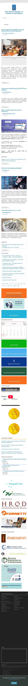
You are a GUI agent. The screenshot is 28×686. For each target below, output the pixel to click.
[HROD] (14, 505)
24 (21, 283)
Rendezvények (16, 604)
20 (10, 283)
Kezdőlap (15, 606)
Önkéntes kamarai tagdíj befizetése (14, 296)
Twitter (5, 21)
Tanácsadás (16, 599)
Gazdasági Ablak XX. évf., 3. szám (11, 210)
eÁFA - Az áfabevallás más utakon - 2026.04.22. (11, 110)
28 (8, 285)
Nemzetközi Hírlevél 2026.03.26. (9, 280)
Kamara (2, 599)
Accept (14, 683)
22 (15, 283)
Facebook (3, 21)
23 (18, 283)
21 (13, 283)
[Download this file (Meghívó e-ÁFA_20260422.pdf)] (14, 159)
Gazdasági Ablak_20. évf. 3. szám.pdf (10, 247)
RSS (10, 21)
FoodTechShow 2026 (6, 277)
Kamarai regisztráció (5, 601)
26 (2, 285)
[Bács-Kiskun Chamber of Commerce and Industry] (14, 6)
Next (14, 285)
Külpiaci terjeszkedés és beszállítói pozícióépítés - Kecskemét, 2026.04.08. (13, 274)
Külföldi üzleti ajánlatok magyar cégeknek (11, 271)
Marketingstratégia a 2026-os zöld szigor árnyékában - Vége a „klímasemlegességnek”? (12, 256)
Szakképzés (3, 604)
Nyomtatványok (4, 611)
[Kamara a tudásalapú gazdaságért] (14, 182)
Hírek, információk (4, 598)
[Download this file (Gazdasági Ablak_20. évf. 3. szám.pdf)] (14, 245)
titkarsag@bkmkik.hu (7, 674)
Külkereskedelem (17, 601)
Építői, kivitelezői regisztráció (6, 603)
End (18, 285)
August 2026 (14, 323)
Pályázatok (16, 596)
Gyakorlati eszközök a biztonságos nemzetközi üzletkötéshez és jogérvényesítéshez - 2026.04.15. (13, 268)
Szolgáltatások (4, 606)
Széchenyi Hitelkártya (18, 598)
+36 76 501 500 (6, 672)
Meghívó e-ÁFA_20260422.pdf (8, 160)
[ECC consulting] (14, 547)
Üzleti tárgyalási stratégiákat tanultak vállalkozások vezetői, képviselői (12, 30)
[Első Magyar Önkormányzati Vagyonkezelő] (14, 554)
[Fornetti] (14, 513)
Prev (7, 283)
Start (3, 283)
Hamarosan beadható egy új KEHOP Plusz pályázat (14, 89)
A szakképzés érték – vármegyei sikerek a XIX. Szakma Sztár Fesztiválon (12, 264)
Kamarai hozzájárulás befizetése (14, 295)
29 (11, 285)
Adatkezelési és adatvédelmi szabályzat (19, 608)
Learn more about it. (14, 679)
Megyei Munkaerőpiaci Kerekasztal (5, 608)
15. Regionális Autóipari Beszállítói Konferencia (13, 471)
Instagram (8, 21)
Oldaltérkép (3, 596)
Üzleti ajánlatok (17, 603)
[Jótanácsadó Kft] (14, 538)
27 (5, 285)
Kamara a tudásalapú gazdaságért (11, 168)
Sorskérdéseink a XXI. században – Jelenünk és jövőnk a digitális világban (12, 260)
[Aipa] (14, 523)
